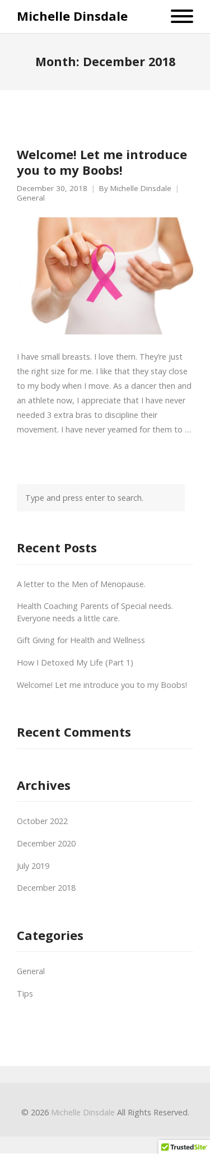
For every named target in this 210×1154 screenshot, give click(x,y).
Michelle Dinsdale (72, 16)
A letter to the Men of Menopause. (81, 584)
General (31, 198)
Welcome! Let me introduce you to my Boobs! (102, 162)
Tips (25, 993)
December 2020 (46, 843)
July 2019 (33, 865)
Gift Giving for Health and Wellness (81, 640)
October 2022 (42, 821)
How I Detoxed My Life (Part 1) (75, 662)
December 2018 (46, 887)
